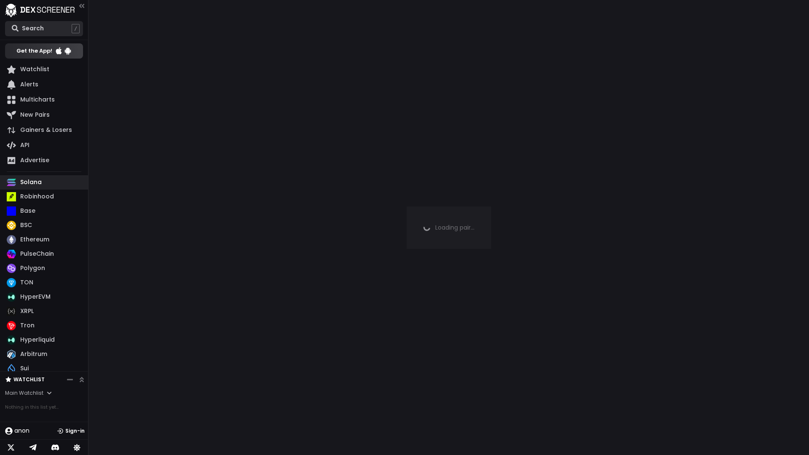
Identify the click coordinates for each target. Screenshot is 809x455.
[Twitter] (11, 447)
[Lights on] (77, 447)
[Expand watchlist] (81, 380)
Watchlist (29, 379)
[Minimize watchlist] (69, 380)
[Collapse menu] (81, 5)
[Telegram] (33, 447)
